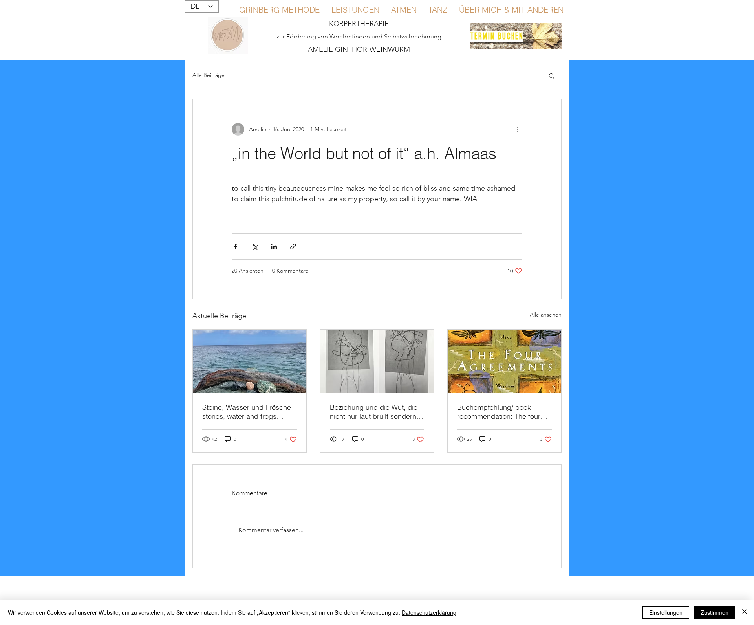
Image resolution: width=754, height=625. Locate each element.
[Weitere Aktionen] (517, 129)
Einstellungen (666, 612)
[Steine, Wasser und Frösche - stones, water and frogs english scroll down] (249, 361)
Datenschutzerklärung (429, 612)
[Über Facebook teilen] (235, 246)
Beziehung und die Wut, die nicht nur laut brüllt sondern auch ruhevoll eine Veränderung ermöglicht (373, 412)
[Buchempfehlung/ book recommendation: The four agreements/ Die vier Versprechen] (504, 361)
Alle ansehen (546, 314)
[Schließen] (744, 612)
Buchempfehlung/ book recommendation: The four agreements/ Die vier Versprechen (498, 412)
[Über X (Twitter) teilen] (254, 246)
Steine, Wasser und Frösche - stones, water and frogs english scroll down (248, 412)
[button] (551, 75)
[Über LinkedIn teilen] (274, 246)
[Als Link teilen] (293, 246)
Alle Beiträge (208, 75)
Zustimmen (714, 612)
